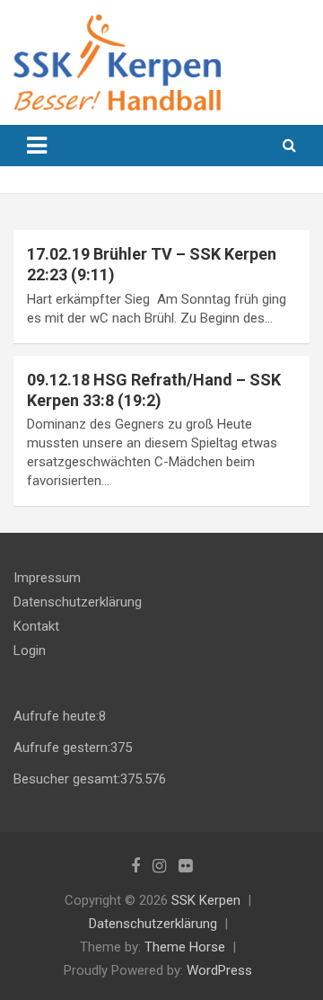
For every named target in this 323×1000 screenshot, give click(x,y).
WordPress (219, 970)
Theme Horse (184, 947)
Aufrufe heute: (56, 716)
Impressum (47, 578)
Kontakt (36, 626)
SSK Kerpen (205, 900)
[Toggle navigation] (36, 145)
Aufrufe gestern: (61, 747)
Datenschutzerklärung (77, 602)
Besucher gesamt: (66, 779)
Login (29, 650)
